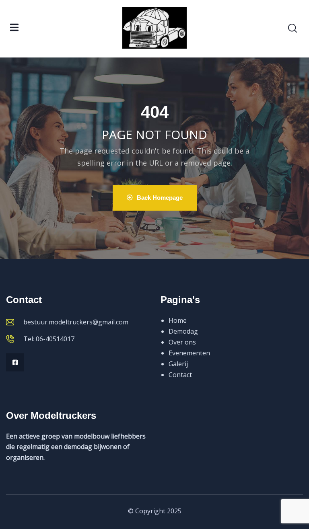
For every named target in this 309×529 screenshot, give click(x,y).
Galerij (178, 363)
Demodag (183, 331)
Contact (180, 374)
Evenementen (189, 353)
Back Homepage (160, 197)
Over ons (182, 342)
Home (178, 320)
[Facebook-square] (15, 362)
